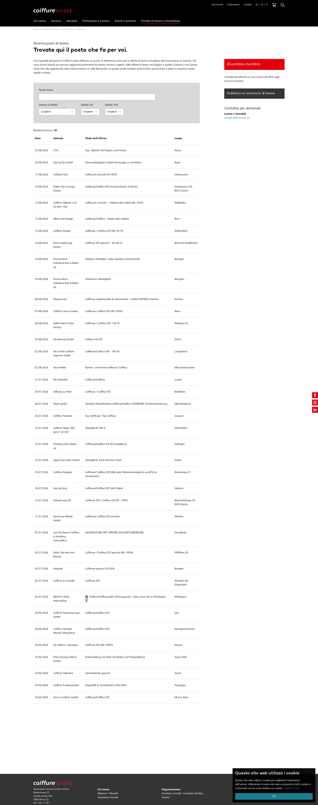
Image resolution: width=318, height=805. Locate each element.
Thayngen (180, 685)
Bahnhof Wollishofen (186, 243)
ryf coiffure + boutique (65, 645)
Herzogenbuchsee (185, 629)
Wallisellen (180, 203)
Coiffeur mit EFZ (94, 339)
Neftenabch (181, 231)
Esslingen (180, 444)
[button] (217, 5)
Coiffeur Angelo (62, 231)
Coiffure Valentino (63, 673)
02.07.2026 (41, 581)
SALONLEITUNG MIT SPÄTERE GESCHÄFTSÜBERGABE (114, 532)
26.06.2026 (41, 645)
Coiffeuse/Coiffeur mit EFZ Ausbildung (106, 444)
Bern (177, 219)
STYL (56, 150)
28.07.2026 (41, 404)
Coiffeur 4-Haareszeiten (66, 685)
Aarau (178, 150)
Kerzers (179, 645)
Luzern (178, 379)
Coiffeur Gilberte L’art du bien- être (65, 205)
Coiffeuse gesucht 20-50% (100, 568)
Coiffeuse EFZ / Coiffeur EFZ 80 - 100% (106, 500)
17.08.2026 (41, 174)
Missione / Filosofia (108, 793)
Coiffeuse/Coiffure (95, 379)
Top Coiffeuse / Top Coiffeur (100, 416)
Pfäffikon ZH (181, 552)
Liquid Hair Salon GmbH (66, 460)
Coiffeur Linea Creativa (65, 311)
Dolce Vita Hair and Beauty (63, 554)
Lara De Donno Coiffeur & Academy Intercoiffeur (66, 536)
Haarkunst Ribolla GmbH (63, 518)
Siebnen (179, 488)
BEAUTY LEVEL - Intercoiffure (62, 599)
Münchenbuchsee (185, 367)
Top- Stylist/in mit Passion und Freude (105, 150)
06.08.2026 (41, 323)
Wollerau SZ (181, 323)
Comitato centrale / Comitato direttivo (182, 793)
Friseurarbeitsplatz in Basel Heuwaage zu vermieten (113, 162)
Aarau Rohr (181, 657)
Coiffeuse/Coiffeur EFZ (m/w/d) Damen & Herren (111, 187)
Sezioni (165, 797)
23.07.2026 (41, 428)
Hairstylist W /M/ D (95, 428)
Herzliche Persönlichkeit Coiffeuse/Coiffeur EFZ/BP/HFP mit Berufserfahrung (126, 404)
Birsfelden (180, 392)
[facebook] (315, 395)
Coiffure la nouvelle (64, 581)
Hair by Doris (60, 488)
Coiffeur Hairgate (62, 472)
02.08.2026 (41, 351)
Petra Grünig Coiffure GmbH (65, 659)
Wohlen (179, 516)
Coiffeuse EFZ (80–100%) (99, 645)
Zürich (178, 339)
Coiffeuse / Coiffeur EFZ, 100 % (102, 323)
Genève (179, 299)
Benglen (179, 568)
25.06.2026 (41, 657)
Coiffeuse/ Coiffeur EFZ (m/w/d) (102, 516)
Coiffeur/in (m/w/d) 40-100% (101, 174)
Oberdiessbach (183, 404)
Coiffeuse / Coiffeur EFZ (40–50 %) (104, 231)
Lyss (177, 613)
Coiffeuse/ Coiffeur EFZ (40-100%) (104, 311)
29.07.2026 (41, 392)
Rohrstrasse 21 (183, 472)
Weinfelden (181, 428)
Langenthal (181, 351)
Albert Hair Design (63, 219)
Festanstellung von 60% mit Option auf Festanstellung (115, 657)
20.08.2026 (41, 162)
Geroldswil (180, 532)
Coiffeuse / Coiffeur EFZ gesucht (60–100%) (109, 552)
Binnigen (179, 259)
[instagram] (315, 402)
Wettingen (180, 597)
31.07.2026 (41, 379)
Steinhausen (181, 174)
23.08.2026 (41, 150)
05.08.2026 (41, 339)
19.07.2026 (41, 472)
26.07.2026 (41, 416)
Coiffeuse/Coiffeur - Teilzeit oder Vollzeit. (107, 219)
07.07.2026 (41, 532)
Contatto (248, 5)
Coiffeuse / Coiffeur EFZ (98, 392)
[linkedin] (315, 410)
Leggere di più (291, 788)
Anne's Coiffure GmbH (65, 697)
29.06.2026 (41, 613)
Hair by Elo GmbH (63, 162)
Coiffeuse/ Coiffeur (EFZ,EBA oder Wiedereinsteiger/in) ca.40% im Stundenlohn (121, 474)
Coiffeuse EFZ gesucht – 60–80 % (103, 243)
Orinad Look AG (62, 500)
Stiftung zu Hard (62, 392)
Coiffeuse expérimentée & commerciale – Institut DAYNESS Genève (122, 299)
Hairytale (58, 568)
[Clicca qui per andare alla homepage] (52, 7)
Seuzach (179, 416)
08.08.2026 (41, 299)
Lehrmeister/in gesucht (97, 673)
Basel (177, 162)
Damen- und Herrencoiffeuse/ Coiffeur (106, 367)
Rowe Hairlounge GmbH (62, 245)
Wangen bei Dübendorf (181, 583)
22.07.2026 (41, 444)
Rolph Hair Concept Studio (64, 189)
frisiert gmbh (60, 404)
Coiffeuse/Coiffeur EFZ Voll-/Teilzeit (104, 488)
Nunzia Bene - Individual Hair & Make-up (66, 263)
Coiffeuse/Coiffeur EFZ (97, 613)
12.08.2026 (41, 219)
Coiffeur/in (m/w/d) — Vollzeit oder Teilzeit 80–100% (114, 203)
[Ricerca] (283, 5)
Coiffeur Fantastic (62, 416)
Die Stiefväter (60, 379)
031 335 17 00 (41, 803)
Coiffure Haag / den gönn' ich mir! (64, 430)
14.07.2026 (41, 500)
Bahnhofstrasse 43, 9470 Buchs (185, 502)
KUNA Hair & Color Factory (63, 325)
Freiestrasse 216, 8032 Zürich (184, 189)
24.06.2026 (41, 673)
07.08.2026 (41, 311)
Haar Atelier (59, 367)
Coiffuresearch (233, 5)
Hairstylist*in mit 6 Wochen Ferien (103, 460)
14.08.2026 (41, 187)
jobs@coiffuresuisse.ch (237, 118)
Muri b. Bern (181, 697)
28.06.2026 (41, 629)
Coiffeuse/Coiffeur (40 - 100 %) (102, 351)
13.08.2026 (41, 203)
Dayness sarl (60, 299)
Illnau (178, 311)
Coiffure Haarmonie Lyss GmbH (66, 615)
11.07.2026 (41, 516)
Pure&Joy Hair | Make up (65, 446)
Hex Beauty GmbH (63, 339)
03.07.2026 (41, 552)
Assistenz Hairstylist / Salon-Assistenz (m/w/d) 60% (112, 259)
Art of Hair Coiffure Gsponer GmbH (63, 353)
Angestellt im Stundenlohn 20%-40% (106, 685)
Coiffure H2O (60, 174)
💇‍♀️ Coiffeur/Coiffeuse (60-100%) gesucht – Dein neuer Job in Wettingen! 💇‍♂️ (125, 599)
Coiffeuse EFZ (92, 581)
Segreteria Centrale (108, 797)
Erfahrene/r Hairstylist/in (98, 279)
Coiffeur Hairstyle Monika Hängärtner (64, 631)
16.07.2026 (41, 488)
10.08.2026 (41, 243)
